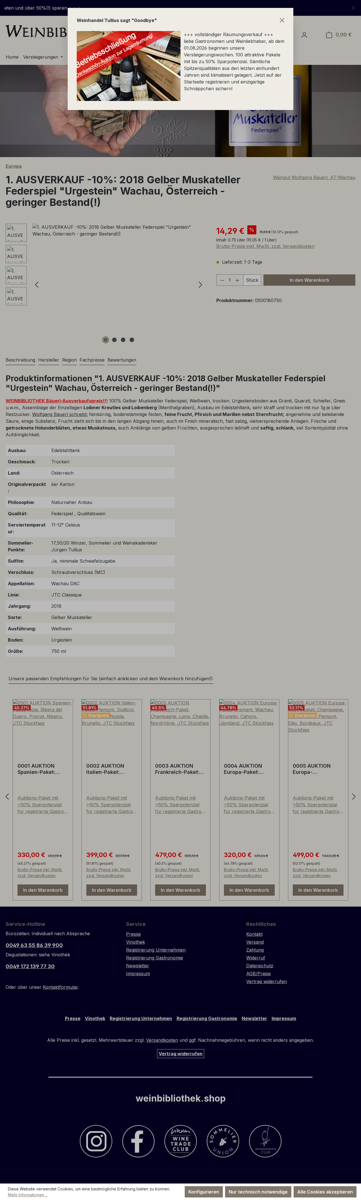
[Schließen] (282, 20)
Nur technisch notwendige (258, 1192)
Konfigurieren (203, 1192)
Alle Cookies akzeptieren (325, 1192)
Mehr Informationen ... (28, 1194)
